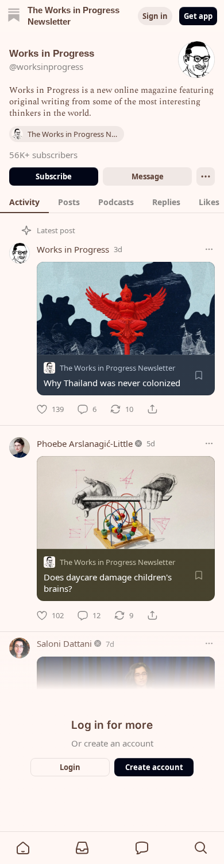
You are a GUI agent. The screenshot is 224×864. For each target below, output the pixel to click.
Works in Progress (73, 249)
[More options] (209, 249)
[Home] (14, 16)
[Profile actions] (205, 176)
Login (70, 767)
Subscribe (54, 176)
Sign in (155, 16)
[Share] (152, 409)
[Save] (199, 375)
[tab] (24, 201)
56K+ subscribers (43, 154)
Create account (154, 767)
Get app (198, 16)
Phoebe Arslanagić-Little (85, 443)
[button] (23, 848)
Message (148, 176)
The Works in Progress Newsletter (117, 368)
